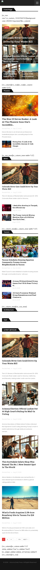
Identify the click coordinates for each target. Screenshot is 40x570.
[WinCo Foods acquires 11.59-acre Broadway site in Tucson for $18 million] (20, 497)
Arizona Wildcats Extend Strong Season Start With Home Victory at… (25, 283)
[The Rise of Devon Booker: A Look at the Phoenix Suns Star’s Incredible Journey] (20, 105)
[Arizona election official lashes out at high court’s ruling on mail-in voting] (20, 54)
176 (19, 539)
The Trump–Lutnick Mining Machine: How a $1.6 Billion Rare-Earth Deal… (24, 217)
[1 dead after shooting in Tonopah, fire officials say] (6, 207)
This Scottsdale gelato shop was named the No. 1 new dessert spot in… (10, 76)
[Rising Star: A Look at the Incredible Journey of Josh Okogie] (6, 144)
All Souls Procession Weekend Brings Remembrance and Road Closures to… (24, 295)
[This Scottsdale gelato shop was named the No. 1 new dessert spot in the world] (20, 447)
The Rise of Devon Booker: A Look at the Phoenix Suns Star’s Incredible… (19, 122)
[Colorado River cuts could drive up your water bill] (20, 34)
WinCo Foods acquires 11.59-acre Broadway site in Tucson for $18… (28, 76)
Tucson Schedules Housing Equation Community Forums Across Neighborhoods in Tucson (18, 262)
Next (25, 539)
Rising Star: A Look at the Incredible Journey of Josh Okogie (23, 144)
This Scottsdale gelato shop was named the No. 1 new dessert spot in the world (19, 464)
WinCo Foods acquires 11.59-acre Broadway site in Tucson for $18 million (18, 515)
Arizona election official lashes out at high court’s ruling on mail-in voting (19, 59)
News (6, 27)
